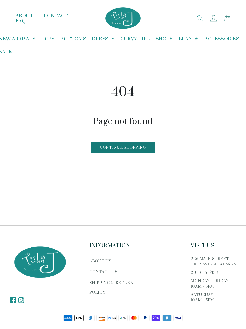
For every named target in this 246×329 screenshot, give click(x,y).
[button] (200, 18)
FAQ (21, 21)
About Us (100, 261)
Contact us (103, 272)
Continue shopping (123, 147)
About (24, 16)
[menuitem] (48, 39)
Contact (56, 16)
